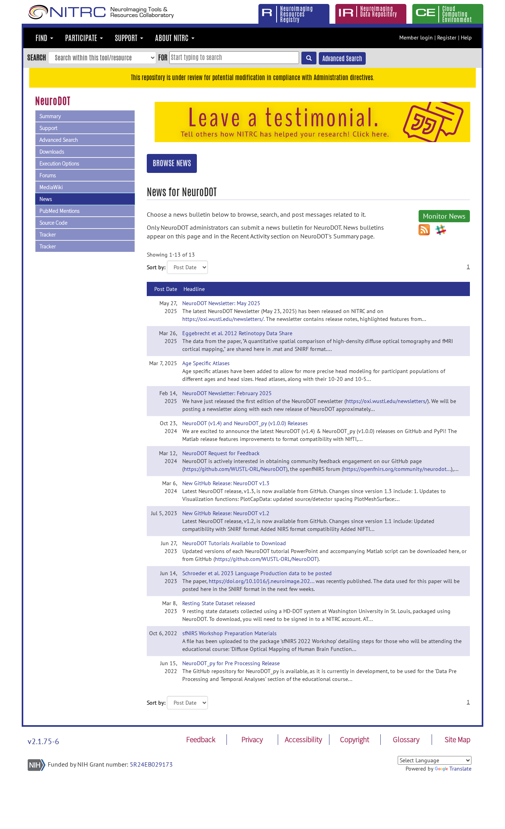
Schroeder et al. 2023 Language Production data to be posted (257, 573)
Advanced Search (342, 58)
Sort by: (156, 267)
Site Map (457, 739)
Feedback (200, 739)
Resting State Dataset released (218, 603)
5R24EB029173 (151, 764)
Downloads (51, 151)
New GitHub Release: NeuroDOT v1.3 (225, 483)
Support (48, 127)
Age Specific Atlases (206, 363)
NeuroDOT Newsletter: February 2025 (227, 393)
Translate (460, 768)
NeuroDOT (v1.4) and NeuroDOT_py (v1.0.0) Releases (245, 423)
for (162, 57)
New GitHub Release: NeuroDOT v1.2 (225, 513)
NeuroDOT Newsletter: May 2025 (221, 303)
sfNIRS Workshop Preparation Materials (229, 633)
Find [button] (42, 37)
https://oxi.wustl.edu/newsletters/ (386, 401)
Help (466, 37)
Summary (50, 116)
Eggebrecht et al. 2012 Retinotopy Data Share (237, 333)
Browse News (172, 163)
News (45, 199)
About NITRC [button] (173, 37)
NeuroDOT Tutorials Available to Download (234, 543)
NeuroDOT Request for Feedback (221, 453)
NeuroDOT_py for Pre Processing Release (231, 663)
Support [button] (127, 37)
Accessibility (303, 739)
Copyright (354, 739)
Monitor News (444, 216)
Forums (47, 175)
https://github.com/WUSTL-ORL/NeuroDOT (235, 469)
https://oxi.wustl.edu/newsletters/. (223, 319)
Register (446, 37)
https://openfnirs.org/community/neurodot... (397, 469)
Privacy (252, 739)
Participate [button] (82, 37)
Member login (416, 37)
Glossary (406, 739)
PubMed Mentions (59, 210)
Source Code (53, 222)
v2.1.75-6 (43, 741)
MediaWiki (51, 187)
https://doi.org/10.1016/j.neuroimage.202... (261, 581)
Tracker (47, 234)
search (36, 57)
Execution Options (59, 163)
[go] (309, 58)
